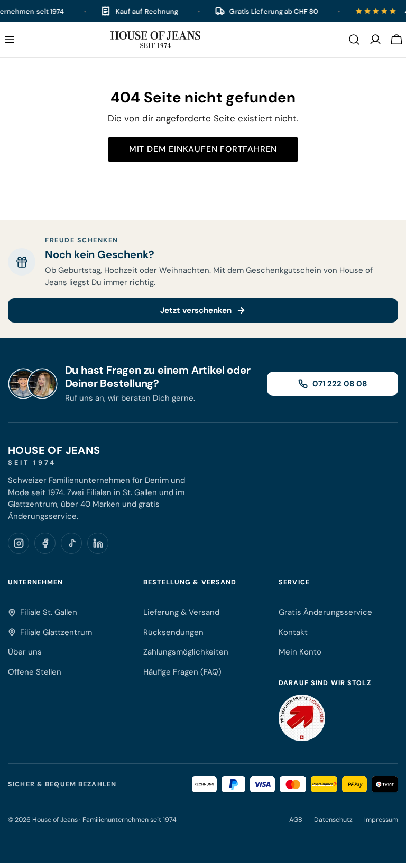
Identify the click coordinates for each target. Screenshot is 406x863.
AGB (295, 819)
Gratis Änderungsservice (325, 612)
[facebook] (45, 543)
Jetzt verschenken (196, 310)
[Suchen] (354, 39)
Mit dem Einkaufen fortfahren (203, 149)
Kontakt (293, 632)
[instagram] (18, 543)
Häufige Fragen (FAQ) (182, 672)
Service (294, 582)
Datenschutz (333, 819)
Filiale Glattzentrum (56, 632)
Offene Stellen (34, 672)
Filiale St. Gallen (48, 612)
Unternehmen (35, 582)
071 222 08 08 (339, 383)
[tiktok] (71, 543)
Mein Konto (300, 652)
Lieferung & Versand (181, 612)
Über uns (25, 652)
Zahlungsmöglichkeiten (185, 652)
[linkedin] (97, 543)
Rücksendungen (173, 632)
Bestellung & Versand (190, 582)
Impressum (381, 819)
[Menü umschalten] (9, 39)
